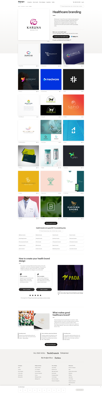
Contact (19, 369)
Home (19, 6)
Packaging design (55, 375)
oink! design (44, 142)
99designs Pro (37, 378)
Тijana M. (43, 116)
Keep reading (25, 338)
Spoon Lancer (44, 193)
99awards (70, 373)
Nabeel (65, 116)
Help (69, 384)
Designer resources (72, 380)
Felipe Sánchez (44, 65)
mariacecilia (37, 329)
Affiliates (70, 375)
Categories (29, 2)
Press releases (20, 371)
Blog (69, 369)
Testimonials (20, 375)
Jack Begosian (21, 116)
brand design (75, 24)
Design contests (38, 367)
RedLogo (20, 167)
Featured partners (72, 382)
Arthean (20, 193)
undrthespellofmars (22, 142)
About (19, 367)
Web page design (55, 371)
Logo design (54, 367)
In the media (20, 373)
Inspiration (48, 2)
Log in (82, 2)
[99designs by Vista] (21, 2)
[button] (100, 386)
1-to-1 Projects (37, 369)
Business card (54, 369)
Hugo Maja (21, 65)
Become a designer (72, 367)
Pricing (36, 375)
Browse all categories (55, 380)
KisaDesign (66, 167)
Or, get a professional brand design (61, 40)
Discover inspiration (38, 373)
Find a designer (42, 2)
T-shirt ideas (71, 378)
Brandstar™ (66, 65)
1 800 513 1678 (77, 2)
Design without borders (73, 371)
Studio (53, 2)
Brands (27, 6)
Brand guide (54, 373)
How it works (35, 2)
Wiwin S (20, 91)
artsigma (65, 218)
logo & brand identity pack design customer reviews (39, 297)
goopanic (20, 218)
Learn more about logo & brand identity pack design (70, 293)
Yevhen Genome (44, 91)
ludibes (43, 167)
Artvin (65, 142)
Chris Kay (43, 218)
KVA (48, 41)
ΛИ (65, 91)
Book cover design (55, 378)
